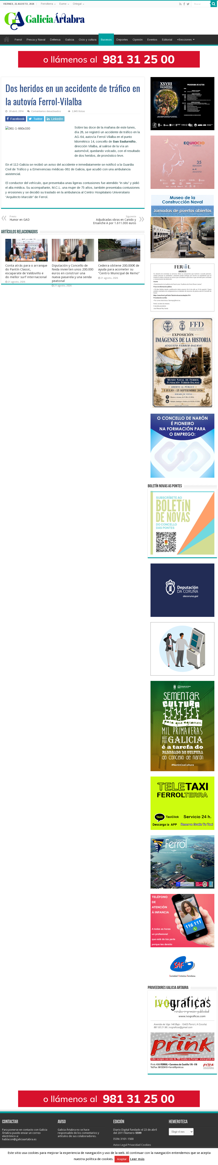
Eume (62, 3)
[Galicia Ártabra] (44, 20)
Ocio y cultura (87, 39)
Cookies (146, 1144)
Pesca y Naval (36, 39)
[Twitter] (188, 4)
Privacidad (134, 1144)
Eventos (152, 39)
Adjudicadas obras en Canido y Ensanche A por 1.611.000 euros (114, 220)
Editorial (167, 39)
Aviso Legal (120, 1144)
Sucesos (106, 39)
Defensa (55, 39)
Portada (6, 39)
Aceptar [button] (122, 1159)
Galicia (69, 39)
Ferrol (18, 39)
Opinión (138, 39)
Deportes (122, 39)
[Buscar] (214, 4)
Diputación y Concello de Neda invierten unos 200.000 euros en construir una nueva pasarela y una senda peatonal (72, 273)
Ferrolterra (47, 3)
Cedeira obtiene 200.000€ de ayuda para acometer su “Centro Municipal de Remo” (119, 269)
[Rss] (180, 4)
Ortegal (77, 3)
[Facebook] (184, 4)
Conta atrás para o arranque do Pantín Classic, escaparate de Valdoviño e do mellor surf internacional (26, 271)
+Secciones (184, 39)
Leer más (137, 1159)
